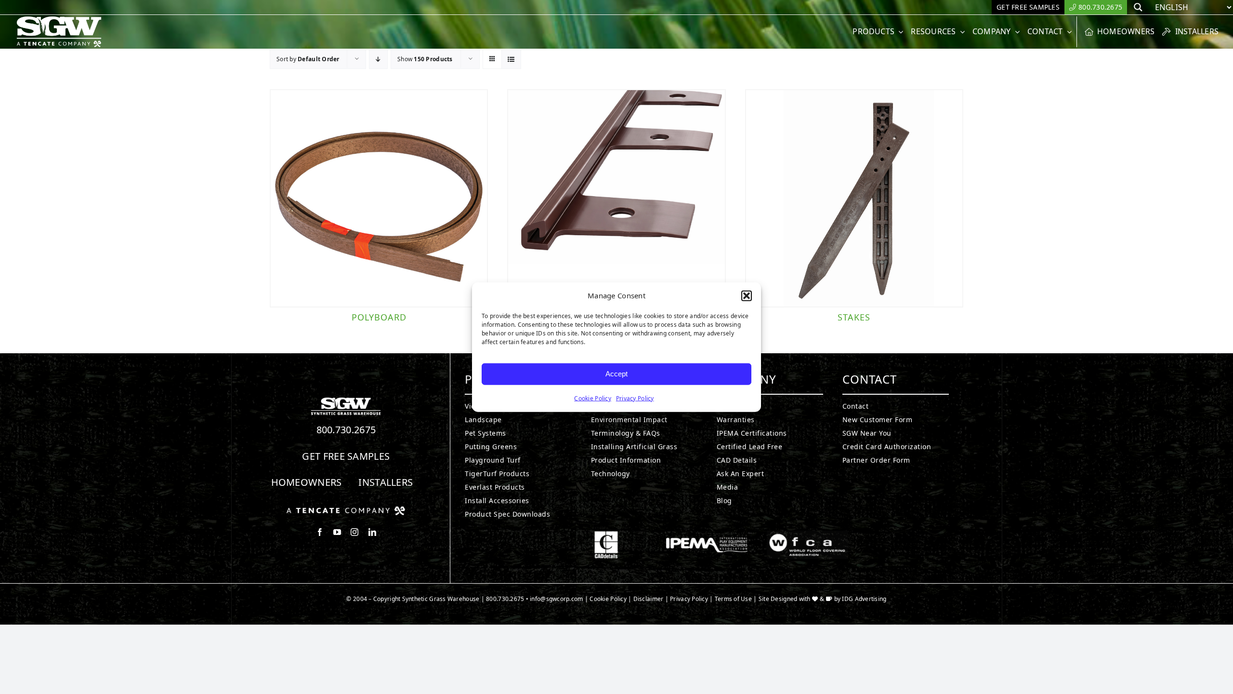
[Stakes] (854, 198)
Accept (616, 374)
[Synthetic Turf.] (346, 400)
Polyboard (379, 317)
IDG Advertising (864, 599)
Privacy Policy (635, 398)
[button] (746, 296)
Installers (385, 482)
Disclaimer (648, 599)
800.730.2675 (346, 429)
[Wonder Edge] (616, 198)
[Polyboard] (379, 198)
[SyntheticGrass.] (59, 19)
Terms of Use (733, 599)
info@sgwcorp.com (556, 599)
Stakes (854, 317)
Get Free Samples (346, 456)
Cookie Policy (592, 398)
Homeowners (306, 482)
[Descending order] (378, 59)
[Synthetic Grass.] (346, 510)
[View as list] (511, 59)
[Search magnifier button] (1138, 7)
